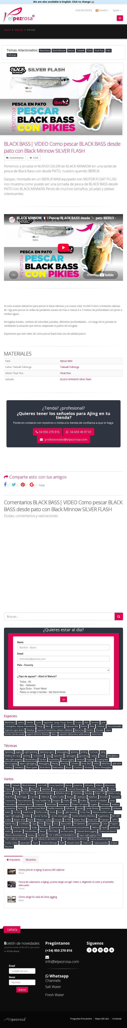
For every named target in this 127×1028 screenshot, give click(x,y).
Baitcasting (58, 767)
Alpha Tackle (58, 796)
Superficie (58, 755)
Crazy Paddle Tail (42, 800)
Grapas (113, 842)
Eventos (31, 835)
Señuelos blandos (45, 793)
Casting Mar (102, 759)
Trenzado (104, 804)
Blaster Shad (19, 819)
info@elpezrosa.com (62, 961)
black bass (97, 734)
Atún (86, 722)
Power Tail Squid (80, 804)
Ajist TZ (21, 808)
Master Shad (79, 819)
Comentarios (16, 157)
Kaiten (8, 812)
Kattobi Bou (10, 823)
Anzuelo (58, 819)
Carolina (75, 763)
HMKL (75, 800)
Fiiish (89, 50)
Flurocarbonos (25, 800)
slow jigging (44, 763)
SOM (62, 842)
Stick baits (51, 804)
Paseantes (115, 796)
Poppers (114, 823)
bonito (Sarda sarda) (14, 734)
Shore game (31, 767)
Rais (60, 812)
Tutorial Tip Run (40, 816)
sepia (108, 730)
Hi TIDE (67, 819)
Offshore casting (44, 819)
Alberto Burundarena (15, 835)
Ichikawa (117, 808)
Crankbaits (24, 823)
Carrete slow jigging (59, 816)
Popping (90, 759)
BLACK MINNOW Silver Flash (75, 379)
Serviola (95, 722)
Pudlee (83, 800)
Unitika (66, 800)
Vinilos (27, 816)
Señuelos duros (63, 793)
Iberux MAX (66, 360)
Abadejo (30, 730)
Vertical (80, 759)
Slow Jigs (88, 793)
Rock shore (45, 767)
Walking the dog (12, 755)
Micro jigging (11, 763)
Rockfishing (54, 759)
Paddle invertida (55, 808)
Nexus (42, 831)
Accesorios (10, 808)
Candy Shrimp (92, 808)
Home (7, 29)
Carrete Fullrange (49, 842)
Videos (99, 785)
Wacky (55, 763)
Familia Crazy (113, 793)
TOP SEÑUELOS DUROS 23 (75, 839)
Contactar (117, 1018)
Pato (108, 50)
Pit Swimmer (79, 823)
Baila (92, 726)
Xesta (112, 800)
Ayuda (116, 10)
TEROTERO (53, 831)
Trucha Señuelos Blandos (83, 816)
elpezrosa (110, 785)
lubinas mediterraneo (103, 812)
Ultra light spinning (13, 759)
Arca (56, 823)
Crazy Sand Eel (56, 785)
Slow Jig (70, 796)
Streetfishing (31, 759)
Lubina (21, 722)
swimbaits (114, 827)
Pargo (40, 726)
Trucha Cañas (11, 842)
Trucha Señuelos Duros (100, 839)
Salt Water (53, 986)
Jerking (84, 752)
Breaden (104, 796)
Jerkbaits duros (25, 804)
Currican (94, 752)
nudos (8, 831)
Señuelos (89, 785)
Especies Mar (72, 726)
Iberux (71, 50)
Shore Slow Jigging (103, 767)
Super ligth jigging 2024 (90, 835)
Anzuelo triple (73, 842)
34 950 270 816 (49, 432)
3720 (35, 157)
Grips (48, 823)
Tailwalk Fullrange (69, 367)
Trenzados (10, 804)
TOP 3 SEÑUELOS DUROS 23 (18, 839)
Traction (78, 767)
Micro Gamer (59, 789)
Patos (25, 789)
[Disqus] (63, 563)
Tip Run (42, 759)
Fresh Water (54, 994)
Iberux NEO (66, 823)
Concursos (10, 800)
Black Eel (35, 789)
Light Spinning (30, 752)
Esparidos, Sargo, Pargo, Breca (58, 722)
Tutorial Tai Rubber (98, 800)
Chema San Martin (107, 831)
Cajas (34, 823)
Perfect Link (41, 812)
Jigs (104, 789)
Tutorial (8, 789)
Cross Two (85, 812)
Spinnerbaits (57, 827)
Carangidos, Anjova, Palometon (20, 726)
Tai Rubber (38, 755)
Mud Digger (22, 796)
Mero (47, 726)
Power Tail (100, 793)
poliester (18, 831)
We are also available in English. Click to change (62, 1)
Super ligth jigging (13, 816)
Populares (14, 859)
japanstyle (25, 842)
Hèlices (95, 827)
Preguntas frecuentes (81, 1018)
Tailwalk (80, 50)
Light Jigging (70, 755)
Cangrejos (39, 804)
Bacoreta (79, 730)
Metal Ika (106, 763)
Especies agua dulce (14, 730)
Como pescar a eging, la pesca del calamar (41, 869)
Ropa (7, 827)
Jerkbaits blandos (21, 827)
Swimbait (46, 789)
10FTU (115, 819)
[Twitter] (94, 950)
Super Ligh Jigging (28, 763)
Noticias (18, 29)
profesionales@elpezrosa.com (65, 439)
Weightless (113, 755)
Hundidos (105, 808)
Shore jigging (68, 759)
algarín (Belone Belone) (38, 734)
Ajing (103, 752)
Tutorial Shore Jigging (86, 831)
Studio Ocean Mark (36, 808)
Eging (48, 755)
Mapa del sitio (102, 1018)
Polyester (104, 819)
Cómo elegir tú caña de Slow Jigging (38, 896)
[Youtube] (111, 950)
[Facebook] (89, 950)
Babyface (92, 796)
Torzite (16, 812)
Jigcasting (83, 755)
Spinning (9, 752)
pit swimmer (94, 823)
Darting (8, 767)
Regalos (57, 800)
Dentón (89, 730)
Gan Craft (42, 785)
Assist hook (28, 812)
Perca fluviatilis (114, 726)
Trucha (78, 722)
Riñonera (44, 827)
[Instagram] (100, 950)
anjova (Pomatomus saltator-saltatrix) (54, 730)
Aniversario (64, 804)
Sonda (52, 812)
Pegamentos (103, 816)
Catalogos (81, 796)
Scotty (80, 808)
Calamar (101, 726)
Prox (41, 823)
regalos (93, 804)
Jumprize (78, 785)
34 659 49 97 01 (80, 432)
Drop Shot (86, 763)
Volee (96, 763)
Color (105, 823)
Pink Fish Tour (27, 793)
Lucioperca (58, 726)
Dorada (99, 730)
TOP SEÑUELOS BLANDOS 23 (46, 839)
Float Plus (99, 50)
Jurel (103, 722)
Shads (18, 789)
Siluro (54, 734)
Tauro (35, 842)
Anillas (8, 819)
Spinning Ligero (47, 752)
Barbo (84, 726)
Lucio (38, 722)
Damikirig (19, 767)
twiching (26, 755)
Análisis (115, 804)
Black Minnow (59, 50)
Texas (103, 755)
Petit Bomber (31, 831)
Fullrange (12, 55)
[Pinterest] (106, 950)
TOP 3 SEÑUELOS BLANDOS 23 (62, 835)
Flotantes (77, 793)
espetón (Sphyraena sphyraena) (74, 734)
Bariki (30, 819)
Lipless (8, 793)
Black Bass (45, 50)
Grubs (34, 827)
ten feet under (67, 831)
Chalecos (86, 842)
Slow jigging (62, 752)
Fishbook (45, 796)
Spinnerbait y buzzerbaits (77, 827)
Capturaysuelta (101, 842)
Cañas (112, 789)
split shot (116, 763)
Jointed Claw (95, 789)
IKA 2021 (116, 816)
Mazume (9, 846)
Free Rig (64, 763)
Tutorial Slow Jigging (77, 789)
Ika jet (68, 767)
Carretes (34, 796)
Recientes (31, 859)
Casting (93, 755)
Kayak (104, 827)
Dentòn (29, 722)
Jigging (19, 752)
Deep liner (93, 819)
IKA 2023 (42, 835)
